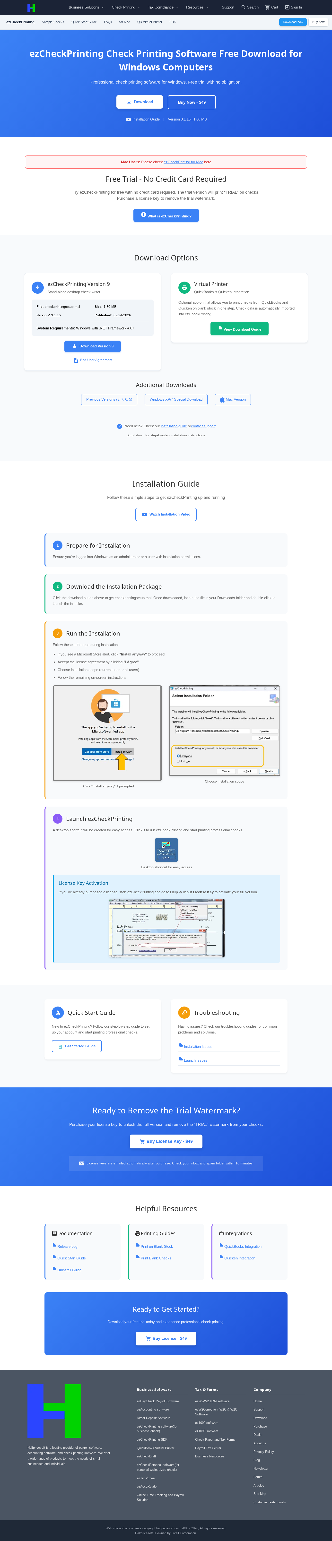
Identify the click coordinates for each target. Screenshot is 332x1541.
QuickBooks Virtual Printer (155, 1448)
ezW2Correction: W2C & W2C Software (216, 1412)
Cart (274, 7)
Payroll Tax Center (208, 1448)
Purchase (260, 1426)
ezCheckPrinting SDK (152, 1439)
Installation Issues (198, 1046)
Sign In (296, 7)
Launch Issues (195, 1060)
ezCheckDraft (146, 1456)
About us (259, 1443)
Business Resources (209, 1456)
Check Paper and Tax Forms (215, 1439)
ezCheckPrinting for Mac (183, 162)
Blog (256, 1460)
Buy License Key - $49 (169, 1141)
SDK (172, 22)
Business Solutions (84, 7)
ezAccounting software (153, 1409)
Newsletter (260, 1468)
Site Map (259, 1494)
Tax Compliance (161, 7)
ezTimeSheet (146, 1478)
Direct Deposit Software (153, 1418)
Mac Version (236, 399)
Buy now (318, 22)
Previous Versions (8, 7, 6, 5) (109, 399)
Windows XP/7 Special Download (176, 399)
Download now (293, 22)
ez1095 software (206, 1431)
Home (257, 1401)
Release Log (67, 1246)
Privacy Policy (263, 1452)
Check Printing (123, 7)
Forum (257, 1477)
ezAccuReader (147, 1486)
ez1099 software (206, 1423)
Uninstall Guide (69, 1270)
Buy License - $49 (169, 1338)
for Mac (124, 22)
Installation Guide (146, 119)
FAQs (108, 22)
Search (253, 7)
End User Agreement (96, 360)
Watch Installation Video (169, 514)
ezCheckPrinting (20, 22)
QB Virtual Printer (149, 22)
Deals (257, 1435)
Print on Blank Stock (157, 1246)
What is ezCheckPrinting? (169, 216)
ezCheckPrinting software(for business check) (157, 1429)
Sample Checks (53, 22)
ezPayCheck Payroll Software (158, 1401)
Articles (258, 1485)
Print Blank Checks (156, 1258)
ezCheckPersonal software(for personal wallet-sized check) (158, 1467)
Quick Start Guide (84, 22)
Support (228, 7)
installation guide (174, 426)
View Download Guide (242, 329)
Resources (195, 7)
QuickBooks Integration (243, 1246)
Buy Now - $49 (192, 102)
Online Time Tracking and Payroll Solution (160, 1497)
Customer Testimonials (269, 1502)
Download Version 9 (96, 346)
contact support (203, 426)
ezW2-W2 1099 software (212, 1401)
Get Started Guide (80, 1046)
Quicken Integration (239, 1258)
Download (143, 102)
